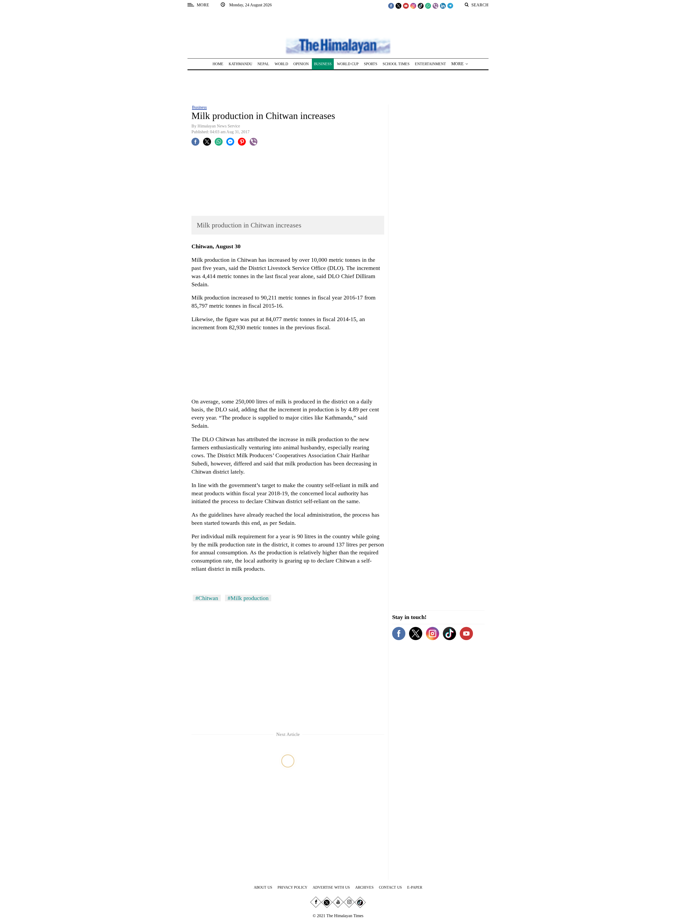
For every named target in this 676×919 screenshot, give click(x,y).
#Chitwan (206, 598)
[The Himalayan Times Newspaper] (338, 46)
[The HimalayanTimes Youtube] (406, 5)
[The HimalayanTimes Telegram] (450, 5)
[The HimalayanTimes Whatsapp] (428, 5)
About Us (263, 887)
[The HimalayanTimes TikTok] (421, 5)
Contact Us (390, 887)
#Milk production (248, 598)
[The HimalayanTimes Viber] (435, 5)
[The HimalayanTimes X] (398, 5)
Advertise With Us (331, 887)
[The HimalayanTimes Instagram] (413, 5)
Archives (364, 887)
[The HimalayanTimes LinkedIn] (443, 5)
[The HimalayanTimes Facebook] (391, 5)
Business (199, 107)
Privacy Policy (292, 887)
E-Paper (414, 887)
